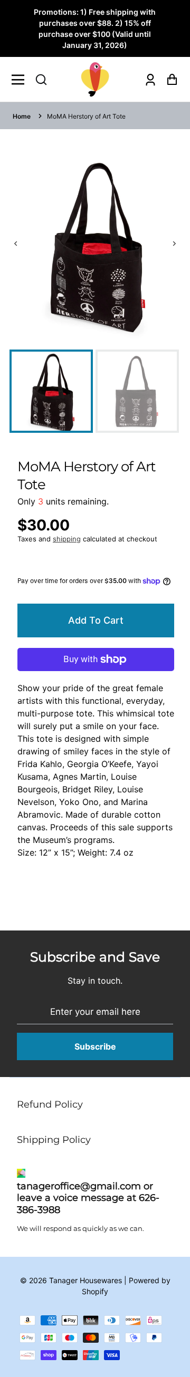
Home (22, 116)
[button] (41, 79)
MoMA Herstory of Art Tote (86, 116)
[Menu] (21, 79)
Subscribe (95, 1046)
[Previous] (16, 244)
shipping (67, 539)
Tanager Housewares (85, 1280)
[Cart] (169, 79)
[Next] (174, 244)
